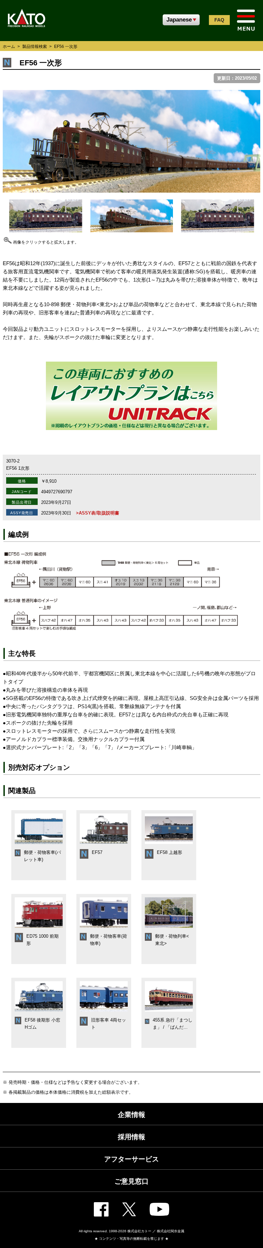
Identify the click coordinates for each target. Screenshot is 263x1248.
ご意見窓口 (131, 1181)
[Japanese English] (181, 20)
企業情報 (131, 1114)
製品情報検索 (34, 46)
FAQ (219, 20)
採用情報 (131, 1137)
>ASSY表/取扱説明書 (97, 513)
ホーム (9, 46)
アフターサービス (131, 1159)
